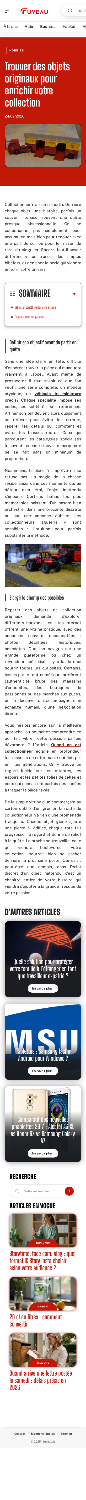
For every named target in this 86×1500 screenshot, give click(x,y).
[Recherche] (70, 11)
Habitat (43, 1306)
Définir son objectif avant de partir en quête (35, 307)
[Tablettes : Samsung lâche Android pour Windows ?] (43, 1042)
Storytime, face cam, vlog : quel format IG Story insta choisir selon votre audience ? (42, 1261)
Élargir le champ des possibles (29, 317)
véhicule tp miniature (58, 393)
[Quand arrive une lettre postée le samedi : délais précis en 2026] (43, 1350)
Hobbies (16, 50)
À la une (43, 1362)
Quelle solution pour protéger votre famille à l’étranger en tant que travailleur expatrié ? (43, 969)
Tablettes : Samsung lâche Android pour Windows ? (43, 1054)
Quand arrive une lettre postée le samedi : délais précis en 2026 (41, 1380)
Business (43, 1243)
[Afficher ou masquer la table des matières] (63, 294)
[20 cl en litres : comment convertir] (43, 1294)
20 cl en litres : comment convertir (36, 1320)
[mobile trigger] (9, 10)
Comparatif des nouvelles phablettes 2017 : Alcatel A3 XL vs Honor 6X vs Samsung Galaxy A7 (43, 1130)
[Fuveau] (34, 10)
